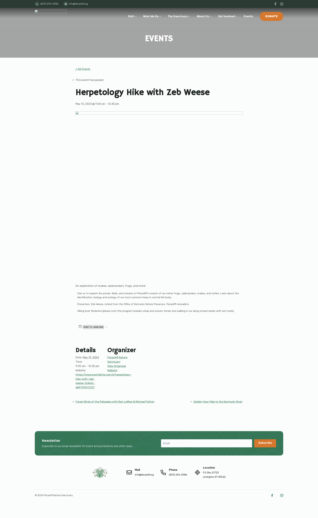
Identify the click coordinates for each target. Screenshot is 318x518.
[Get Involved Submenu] (237, 16)
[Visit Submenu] (136, 16)
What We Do (151, 16)
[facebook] (275, 3)
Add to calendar (93, 327)
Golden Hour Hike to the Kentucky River (217, 401)
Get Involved (226, 16)
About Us (203, 16)
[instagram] (281, 3)
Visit (131, 16)
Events (248, 16)
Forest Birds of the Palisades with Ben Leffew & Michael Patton (115, 401)
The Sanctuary (178, 16)
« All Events (83, 69)
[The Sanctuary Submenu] (190, 16)
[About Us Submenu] (211, 16)
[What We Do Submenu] (161, 16)
